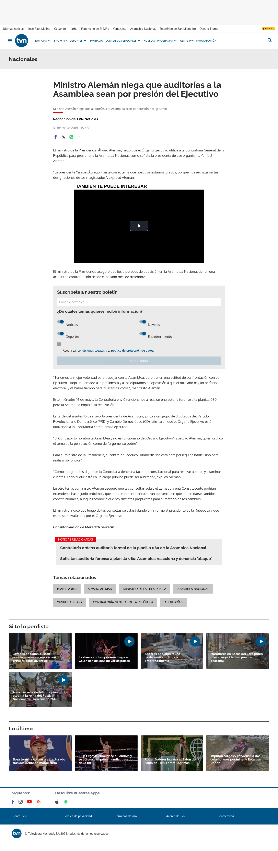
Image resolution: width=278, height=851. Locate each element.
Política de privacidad (78, 816)
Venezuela (119, 28)
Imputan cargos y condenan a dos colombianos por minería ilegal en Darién (235, 759)
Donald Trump (209, 28)
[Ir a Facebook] (13, 801)
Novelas (149, 40)
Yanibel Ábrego (69, 602)
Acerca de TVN (175, 816)
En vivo (269, 28)
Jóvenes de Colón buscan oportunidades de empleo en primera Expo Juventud (34, 657)
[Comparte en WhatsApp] (71, 137)
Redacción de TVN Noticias (75, 119)
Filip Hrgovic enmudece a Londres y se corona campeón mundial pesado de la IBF (105, 759)
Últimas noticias (13, 28)
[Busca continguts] (269, 40)
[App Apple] (57, 801)
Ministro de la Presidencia (144, 589)
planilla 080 (67, 589)
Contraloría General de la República (123, 602)
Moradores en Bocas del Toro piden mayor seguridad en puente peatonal (236, 657)
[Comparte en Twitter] (63, 137)
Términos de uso (126, 816)
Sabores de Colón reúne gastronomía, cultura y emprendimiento (162, 657)
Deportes (76, 40)
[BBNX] (17, 833)
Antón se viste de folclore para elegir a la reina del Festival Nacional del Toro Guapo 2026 (35, 696)
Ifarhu (73, 28)
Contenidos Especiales (121, 40)
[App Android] (66, 801)
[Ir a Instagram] (21, 801)
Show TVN (60, 40)
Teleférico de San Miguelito (178, 28)
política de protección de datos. (132, 350)
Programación (206, 40)
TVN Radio (96, 40)
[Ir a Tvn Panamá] (21, 40)
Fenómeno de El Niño (95, 28)
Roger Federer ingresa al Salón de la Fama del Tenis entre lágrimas (172, 761)
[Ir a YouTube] (30, 801)
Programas (165, 40)
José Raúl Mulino (39, 28)
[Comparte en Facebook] (55, 137)
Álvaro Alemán (100, 589)
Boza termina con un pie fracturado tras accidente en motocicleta (39, 761)
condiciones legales (91, 350)
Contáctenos (226, 816)
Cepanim (60, 28)
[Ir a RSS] (39, 801)
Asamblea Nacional (143, 28)
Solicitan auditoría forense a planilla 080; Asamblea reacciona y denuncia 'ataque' (136, 558)
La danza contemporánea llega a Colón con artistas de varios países (104, 659)
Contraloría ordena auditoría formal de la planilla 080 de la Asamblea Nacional (133, 547)
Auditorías (173, 602)
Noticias (41, 40)
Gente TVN (187, 40)
